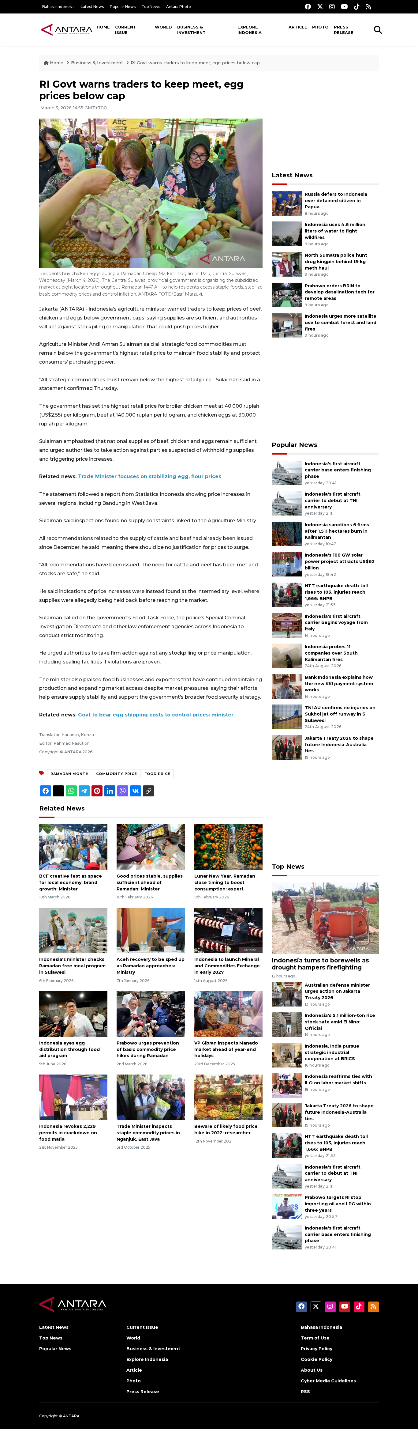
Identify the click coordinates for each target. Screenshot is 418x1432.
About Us (312, 1370)
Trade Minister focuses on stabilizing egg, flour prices (149, 476)
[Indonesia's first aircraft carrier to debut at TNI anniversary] (287, 503)
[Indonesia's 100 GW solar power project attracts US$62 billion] (287, 564)
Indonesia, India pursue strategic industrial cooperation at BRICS (332, 1052)
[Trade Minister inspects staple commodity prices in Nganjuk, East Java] (151, 1097)
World (163, 27)
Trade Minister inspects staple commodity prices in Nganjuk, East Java (148, 1133)
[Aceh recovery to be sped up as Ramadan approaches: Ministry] (151, 930)
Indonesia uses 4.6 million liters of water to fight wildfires (335, 231)
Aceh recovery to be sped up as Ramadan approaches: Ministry (151, 966)
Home (103, 27)
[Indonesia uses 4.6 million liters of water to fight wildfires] (287, 233)
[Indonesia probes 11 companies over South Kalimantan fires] (287, 655)
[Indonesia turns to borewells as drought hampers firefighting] (325, 918)
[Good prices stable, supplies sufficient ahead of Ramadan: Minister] (151, 847)
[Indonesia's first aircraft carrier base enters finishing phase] (287, 472)
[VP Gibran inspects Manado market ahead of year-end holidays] (228, 1014)
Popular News (123, 6)
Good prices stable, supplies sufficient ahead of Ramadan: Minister (150, 882)
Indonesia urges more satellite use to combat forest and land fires (340, 322)
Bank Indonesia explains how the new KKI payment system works (339, 683)
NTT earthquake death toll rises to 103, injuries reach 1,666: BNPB (336, 592)
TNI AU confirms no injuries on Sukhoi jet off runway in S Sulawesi (340, 714)
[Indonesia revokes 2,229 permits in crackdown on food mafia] (73, 1097)
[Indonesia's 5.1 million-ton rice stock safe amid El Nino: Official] (287, 1024)
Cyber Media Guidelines (328, 1381)
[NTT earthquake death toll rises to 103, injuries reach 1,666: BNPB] (287, 594)
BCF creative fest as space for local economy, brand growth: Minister (70, 882)
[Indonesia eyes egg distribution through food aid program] (73, 1014)
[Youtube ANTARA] (344, 6)
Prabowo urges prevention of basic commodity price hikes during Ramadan (148, 1049)
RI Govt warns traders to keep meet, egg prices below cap (195, 63)
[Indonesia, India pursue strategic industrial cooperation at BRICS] (287, 1055)
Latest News (92, 6)
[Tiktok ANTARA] (357, 6)
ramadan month (69, 774)
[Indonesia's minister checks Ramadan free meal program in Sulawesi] (73, 930)
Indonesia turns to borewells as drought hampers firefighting (320, 964)
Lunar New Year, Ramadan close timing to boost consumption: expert (224, 882)
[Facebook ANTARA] (308, 6)
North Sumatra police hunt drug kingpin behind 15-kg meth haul (336, 261)
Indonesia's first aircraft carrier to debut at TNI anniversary (332, 500)
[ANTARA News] (66, 29)
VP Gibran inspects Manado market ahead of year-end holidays (226, 1049)
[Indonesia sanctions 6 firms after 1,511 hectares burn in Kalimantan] (287, 533)
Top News (151, 6)
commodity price (116, 774)
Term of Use (315, 1338)
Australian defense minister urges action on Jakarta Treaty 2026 (337, 991)
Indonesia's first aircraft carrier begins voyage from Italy (336, 623)
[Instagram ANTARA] (332, 6)
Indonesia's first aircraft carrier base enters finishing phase (338, 470)
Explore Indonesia (249, 30)
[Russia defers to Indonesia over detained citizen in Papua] (287, 203)
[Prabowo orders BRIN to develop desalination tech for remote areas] (287, 294)
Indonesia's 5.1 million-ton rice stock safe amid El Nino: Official (340, 1022)
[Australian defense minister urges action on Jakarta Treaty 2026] (287, 994)
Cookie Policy (316, 1359)
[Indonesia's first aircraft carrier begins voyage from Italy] (287, 625)
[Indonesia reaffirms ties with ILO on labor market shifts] (287, 1085)
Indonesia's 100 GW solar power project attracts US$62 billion (340, 561)
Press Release (343, 30)
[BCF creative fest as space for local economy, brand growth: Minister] (73, 847)
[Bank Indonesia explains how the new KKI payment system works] (287, 686)
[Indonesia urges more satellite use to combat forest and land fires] (287, 325)
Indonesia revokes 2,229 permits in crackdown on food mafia (68, 1133)
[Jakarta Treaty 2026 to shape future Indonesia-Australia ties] (287, 747)
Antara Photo (178, 6)
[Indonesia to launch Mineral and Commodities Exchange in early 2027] (228, 930)
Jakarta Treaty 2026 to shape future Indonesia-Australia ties (339, 744)
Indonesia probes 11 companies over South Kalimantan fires (331, 653)
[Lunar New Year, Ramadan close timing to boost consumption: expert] (228, 847)
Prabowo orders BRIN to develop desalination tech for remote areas (340, 292)
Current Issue (125, 30)
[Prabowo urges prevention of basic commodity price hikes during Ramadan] (151, 1014)
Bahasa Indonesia (58, 6)
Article (298, 27)
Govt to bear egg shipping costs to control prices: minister (155, 715)
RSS (305, 1391)
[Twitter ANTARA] (320, 6)
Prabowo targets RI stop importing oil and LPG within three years (338, 1204)
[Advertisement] (325, 121)
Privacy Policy (316, 1348)
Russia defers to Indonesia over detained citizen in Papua (336, 200)
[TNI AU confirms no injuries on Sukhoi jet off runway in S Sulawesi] (287, 717)
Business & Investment (191, 30)
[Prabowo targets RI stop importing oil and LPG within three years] (287, 1206)
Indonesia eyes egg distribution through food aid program (69, 1049)
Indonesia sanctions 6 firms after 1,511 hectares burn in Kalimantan (337, 531)
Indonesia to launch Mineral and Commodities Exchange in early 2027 (227, 966)
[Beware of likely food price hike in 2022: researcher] (228, 1097)
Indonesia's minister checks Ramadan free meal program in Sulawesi (72, 966)
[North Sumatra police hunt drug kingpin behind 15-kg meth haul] (287, 264)
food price (157, 774)
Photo (320, 27)
